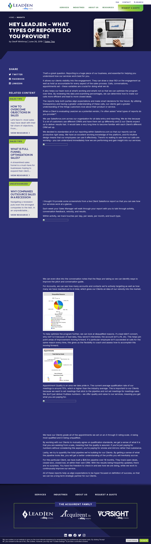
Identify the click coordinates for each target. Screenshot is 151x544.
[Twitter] (80, 535)
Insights (21, 17)
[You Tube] (70, 535)
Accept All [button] (144, 540)
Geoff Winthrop (19, 41)
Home (11, 17)
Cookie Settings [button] (132, 540)
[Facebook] (75, 535)
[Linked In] (66, 535)
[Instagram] (85, 535)
